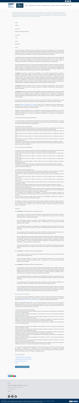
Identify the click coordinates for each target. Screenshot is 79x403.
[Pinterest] (13, 376)
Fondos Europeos (32, 5)
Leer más (71, 401)
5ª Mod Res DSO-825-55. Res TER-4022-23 (23, 357)
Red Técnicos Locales (46, 5)
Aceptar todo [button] (75, 401)
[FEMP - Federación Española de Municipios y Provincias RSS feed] (9, 396)
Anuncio (16, 363)
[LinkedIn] (15, 376)
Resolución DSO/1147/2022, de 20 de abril (29, 299)
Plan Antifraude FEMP (65, 5)
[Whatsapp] (12, 376)
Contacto (53, 5)
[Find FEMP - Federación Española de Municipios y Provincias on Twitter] (15, 396)
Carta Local (57, 5)
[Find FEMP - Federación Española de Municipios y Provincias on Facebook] (12, 396)
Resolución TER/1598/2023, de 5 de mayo (28, 104)
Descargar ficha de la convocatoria (22, 366)
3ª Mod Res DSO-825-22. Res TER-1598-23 (23, 359)
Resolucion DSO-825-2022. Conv (21, 361)
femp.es (9, 391)
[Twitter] (8, 376)
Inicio (27, 5)
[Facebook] (10, 376)
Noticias (38, 5)
